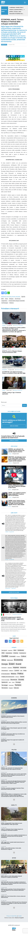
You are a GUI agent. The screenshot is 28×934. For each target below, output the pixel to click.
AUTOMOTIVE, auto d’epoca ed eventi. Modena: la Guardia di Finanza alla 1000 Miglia (13, 372)
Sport (10, 682)
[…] (19, 630)
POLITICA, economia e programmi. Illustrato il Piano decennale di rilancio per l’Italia (12, 789)
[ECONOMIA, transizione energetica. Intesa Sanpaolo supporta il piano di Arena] (14, 706)
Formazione (4, 667)
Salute (22, 676)
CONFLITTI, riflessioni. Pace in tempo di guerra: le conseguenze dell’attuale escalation (12, 830)
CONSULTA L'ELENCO (14, 440)
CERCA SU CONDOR (14, 425)
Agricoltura (10, 650)
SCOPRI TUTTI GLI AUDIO (14, 592)
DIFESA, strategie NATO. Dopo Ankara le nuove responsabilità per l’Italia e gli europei (11, 824)
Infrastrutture (5, 670)
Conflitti (5, 656)
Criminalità (12, 656)
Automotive (9, 653)
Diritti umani (10, 660)
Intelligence (11, 670)
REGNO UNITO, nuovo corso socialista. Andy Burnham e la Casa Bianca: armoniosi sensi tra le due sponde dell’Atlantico (14, 836)
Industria (23, 667)
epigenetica (4, 300)
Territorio (18, 685)
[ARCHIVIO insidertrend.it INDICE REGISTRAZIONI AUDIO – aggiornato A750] (14, 606)
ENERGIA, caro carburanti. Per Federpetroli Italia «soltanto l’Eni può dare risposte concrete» (12, 768)
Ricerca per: (4, 402)
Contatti (20, 915)
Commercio (22, 653)
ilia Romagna (5, 302)
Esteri (11, 664)
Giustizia (10, 667)
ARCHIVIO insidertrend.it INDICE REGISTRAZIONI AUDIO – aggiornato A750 (12, 619)
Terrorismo (5, 688)
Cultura (23, 656)
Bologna (11, 298)
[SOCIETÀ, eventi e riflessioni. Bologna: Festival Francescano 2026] (14, 341)
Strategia (18, 682)
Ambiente (4, 44)
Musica (13, 674)
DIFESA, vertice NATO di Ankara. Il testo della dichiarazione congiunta (11, 849)
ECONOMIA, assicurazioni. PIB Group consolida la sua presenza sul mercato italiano (13, 734)
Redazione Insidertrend (18, 325)
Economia (9, 296)
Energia (5, 664)
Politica (20, 674)
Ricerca (17, 676)
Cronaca (18, 656)
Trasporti (11, 688)
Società (18, 296)
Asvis (6, 298)
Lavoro (16, 670)
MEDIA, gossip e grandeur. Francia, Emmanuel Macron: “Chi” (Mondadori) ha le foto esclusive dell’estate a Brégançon (13, 890)
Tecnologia (5, 685)
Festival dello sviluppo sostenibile (16, 300)
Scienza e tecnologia (5, 679)
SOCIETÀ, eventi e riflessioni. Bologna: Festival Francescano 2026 (12, 351)
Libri (21, 670)
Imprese (16, 667)
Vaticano (16, 688)
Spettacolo (5, 682)
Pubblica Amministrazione (8, 676)
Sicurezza (13, 679)
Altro (15, 650)
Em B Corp (17, 298)
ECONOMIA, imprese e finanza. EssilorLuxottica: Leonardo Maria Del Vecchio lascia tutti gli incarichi (14, 722)
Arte (3, 653)
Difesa (4, 660)
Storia (13, 682)
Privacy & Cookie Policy (12, 915)
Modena (11, 302)
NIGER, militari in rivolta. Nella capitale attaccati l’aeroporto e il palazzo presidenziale (11, 877)
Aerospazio (4, 650)
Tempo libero (11, 685)
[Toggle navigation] (25, 2)
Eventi (13, 296)
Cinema (15, 653)
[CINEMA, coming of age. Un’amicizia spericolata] (14, 382)
